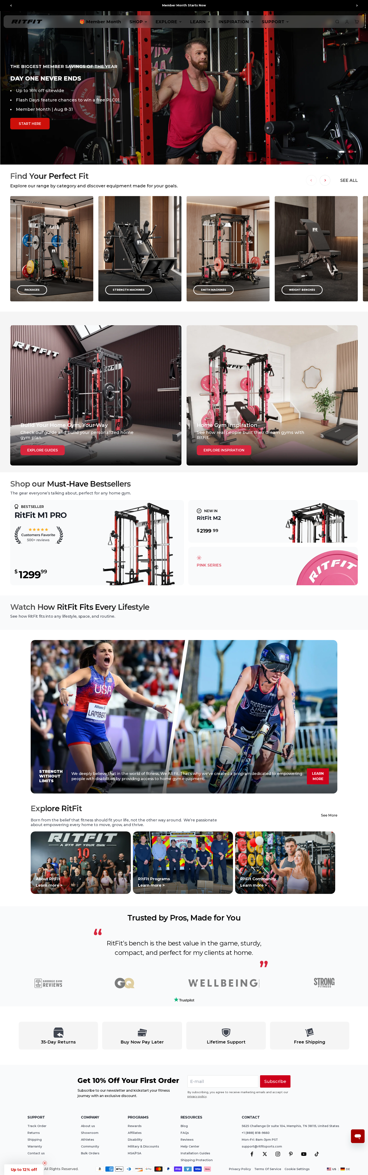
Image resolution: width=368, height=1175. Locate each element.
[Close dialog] (285, 525)
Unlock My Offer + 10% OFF (237, 629)
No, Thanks (237, 638)
